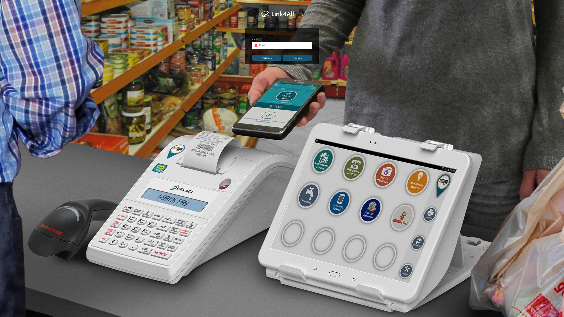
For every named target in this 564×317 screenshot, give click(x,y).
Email (255, 39)
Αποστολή (267, 58)
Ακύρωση (297, 58)
